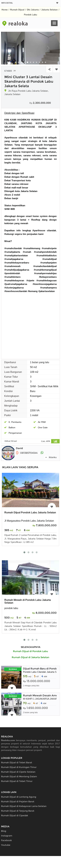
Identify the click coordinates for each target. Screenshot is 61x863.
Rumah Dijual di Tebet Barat (16, 762)
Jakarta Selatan (49, 9)
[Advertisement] (30, 325)
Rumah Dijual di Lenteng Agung (18, 796)
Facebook (6, 840)
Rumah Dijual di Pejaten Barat (17, 801)
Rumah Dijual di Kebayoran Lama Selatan (23, 806)
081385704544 (29, 452)
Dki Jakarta (33, 9)
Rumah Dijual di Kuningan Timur (19, 767)
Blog (3, 831)
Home (5, 9)
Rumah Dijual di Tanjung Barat (17, 810)
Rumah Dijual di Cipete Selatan (18, 771)
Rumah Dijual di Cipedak (14, 815)
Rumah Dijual (17, 9)
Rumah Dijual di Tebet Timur (17, 781)
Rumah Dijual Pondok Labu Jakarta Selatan (30, 512)
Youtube (5, 845)
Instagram (6, 835)
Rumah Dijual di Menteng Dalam (19, 776)
